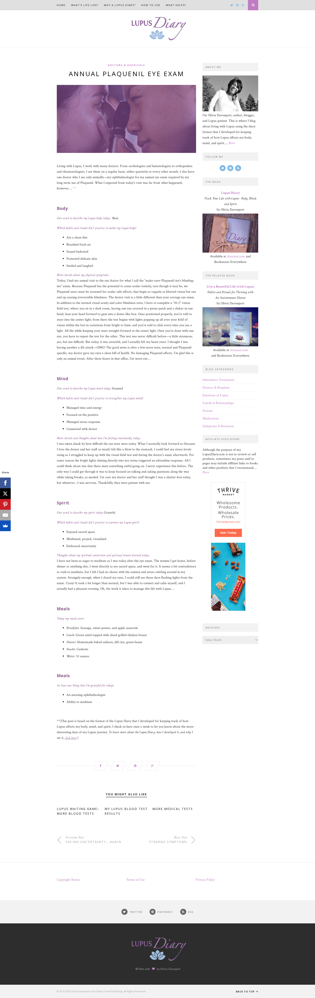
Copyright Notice (68, 879)
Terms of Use (135, 879)
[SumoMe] (5, 525)
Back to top (245, 991)
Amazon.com (236, 256)
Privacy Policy (205, 879)
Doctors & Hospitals (126, 65)
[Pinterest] (5, 504)
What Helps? (176, 5)
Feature (207, 411)
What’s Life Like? (84, 5)
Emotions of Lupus (215, 395)
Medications (210, 418)
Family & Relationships (218, 403)
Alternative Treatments (218, 380)
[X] (5, 493)
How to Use (150, 5)
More (231, 143)
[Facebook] (5, 483)
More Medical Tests (172, 809)
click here (70, 738)
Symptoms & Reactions (218, 426)
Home (61, 5)
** (74, 188)
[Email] (5, 515)
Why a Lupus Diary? (120, 5)
